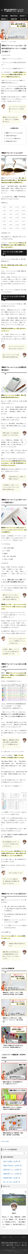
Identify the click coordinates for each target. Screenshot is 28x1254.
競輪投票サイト (4, 19)
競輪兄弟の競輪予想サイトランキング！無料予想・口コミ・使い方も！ (14, 10)
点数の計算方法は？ (11, 135)
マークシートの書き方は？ (13, 138)
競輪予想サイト (23, 16)
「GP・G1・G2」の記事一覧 (11, 1182)
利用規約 (10, 1237)
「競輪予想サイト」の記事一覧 (12, 1169)
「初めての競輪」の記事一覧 (11, 1161)
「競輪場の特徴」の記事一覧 (11, 1178)
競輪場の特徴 (14, 19)
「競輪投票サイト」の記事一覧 (12, 1173)
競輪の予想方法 (14, 16)
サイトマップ (17, 1237)
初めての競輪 (5, 16)
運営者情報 (4, 1237)
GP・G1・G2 (23, 19)
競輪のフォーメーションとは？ (14, 133)
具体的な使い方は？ (11, 141)
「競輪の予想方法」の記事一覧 (12, 1165)
